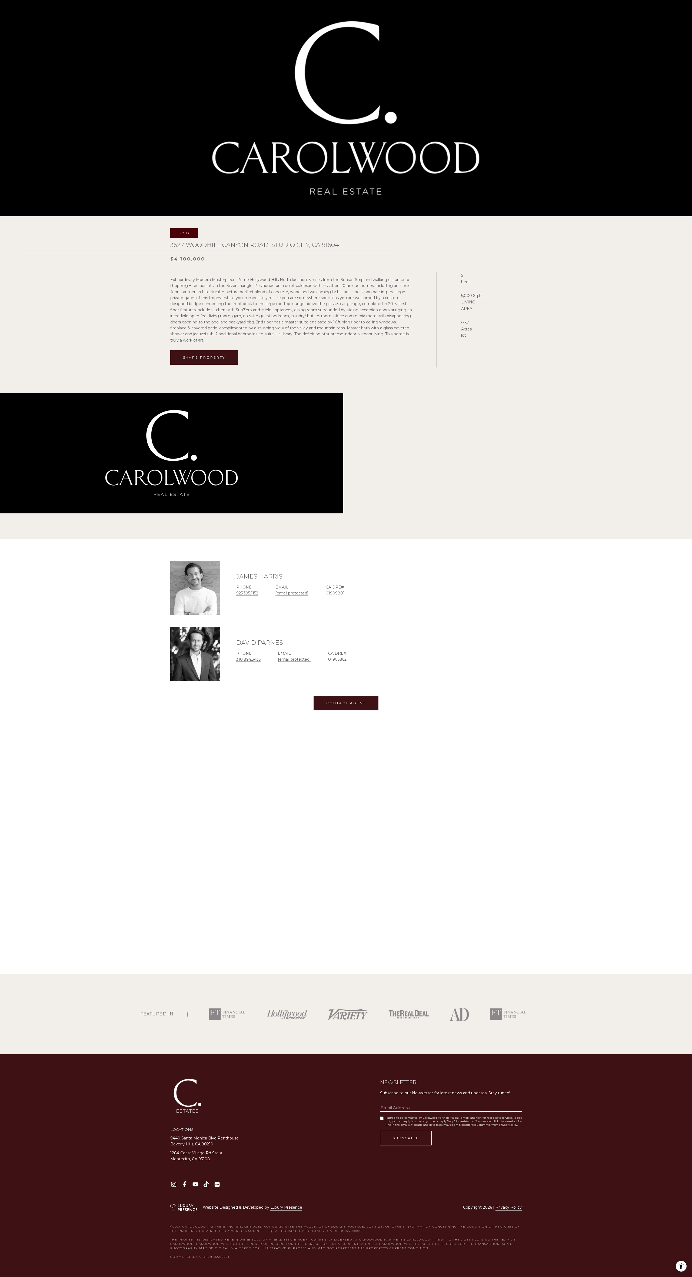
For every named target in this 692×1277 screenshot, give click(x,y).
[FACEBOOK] (184, 1184)
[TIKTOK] (206, 1184)
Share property (204, 357)
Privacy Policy (508, 1124)
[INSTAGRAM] (173, 1184)
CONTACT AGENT (346, 703)
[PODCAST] (217, 1184)
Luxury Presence (286, 1207)
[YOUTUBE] (195, 1184)
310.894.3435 (248, 659)
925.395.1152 (247, 593)
